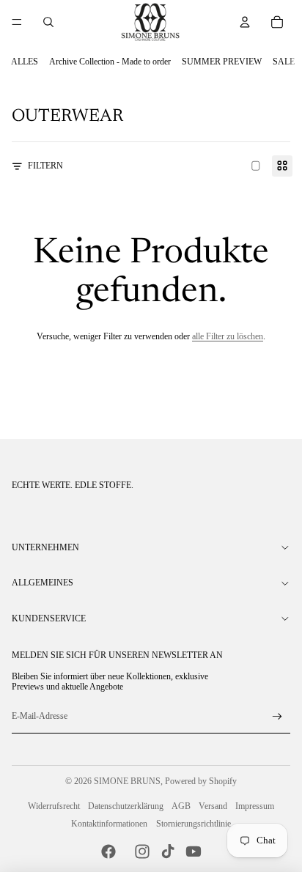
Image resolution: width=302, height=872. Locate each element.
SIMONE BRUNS (127, 781)
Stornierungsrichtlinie (193, 824)
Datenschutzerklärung (125, 806)
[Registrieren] (277, 717)
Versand (213, 806)
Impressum (254, 806)
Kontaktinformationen (109, 824)
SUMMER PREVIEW (222, 61)
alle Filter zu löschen (227, 336)
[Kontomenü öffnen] (245, 22)
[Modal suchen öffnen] (48, 22)
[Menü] (17, 22)
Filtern (45, 165)
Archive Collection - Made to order (110, 61)
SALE (284, 61)
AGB (181, 806)
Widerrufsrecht (54, 806)
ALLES (24, 61)
